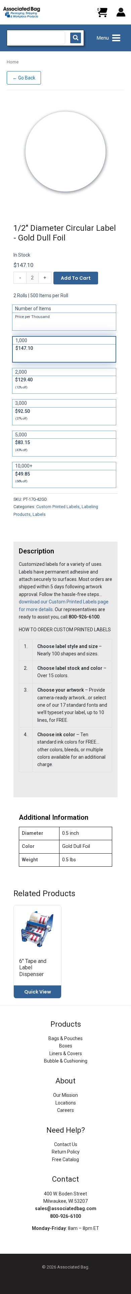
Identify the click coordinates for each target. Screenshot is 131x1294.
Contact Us (65, 1144)
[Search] (75, 38)
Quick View (37, 991)
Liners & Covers (65, 1053)
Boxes (65, 1045)
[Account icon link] (121, 12)
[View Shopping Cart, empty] (102, 14)
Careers (65, 1110)
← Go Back (23, 77)
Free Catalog (65, 1159)
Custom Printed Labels (58, 506)
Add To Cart (76, 278)
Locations (65, 1103)
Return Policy (66, 1151)
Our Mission (65, 1095)
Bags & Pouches (65, 1038)
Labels (39, 514)
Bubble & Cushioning (65, 1061)
